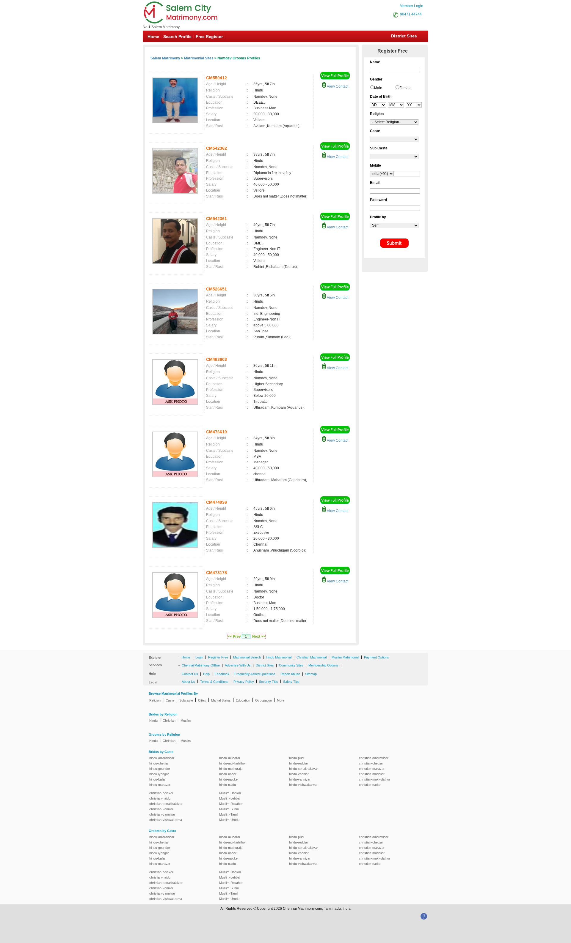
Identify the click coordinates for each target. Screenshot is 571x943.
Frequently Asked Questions (254, 674)
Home (153, 36)
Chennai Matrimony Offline (201, 665)
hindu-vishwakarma (303, 784)
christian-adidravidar (373, 758)
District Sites (404, 36)
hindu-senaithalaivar (303, 768)
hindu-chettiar (159, 763)
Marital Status (221, 700)
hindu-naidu (227, 784)
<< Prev (234, 636)
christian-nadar (370, 784)
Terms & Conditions (214, 681)
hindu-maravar (159, 784)
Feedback (222, 674)
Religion (155, 700)
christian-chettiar (371, 763)
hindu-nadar (227, 774)
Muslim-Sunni (229, 809)
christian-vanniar (161, 809)
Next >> (258, 636)
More (280, 700)
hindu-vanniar (299, 774)
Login (199, 657)
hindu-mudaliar (229, 758)
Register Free (218, 657)
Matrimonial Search (247, 657)
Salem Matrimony (165, 58)
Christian (169, 720)
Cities (202, 700)
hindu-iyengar (159, 774)
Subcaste (186, 700)
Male (378, 88)
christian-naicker (161, 793)
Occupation (263, 700)
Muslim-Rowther (231, 803)
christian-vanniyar (162, 814)
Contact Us (190, 674)
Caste (170, 700)
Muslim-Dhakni (230, 793)
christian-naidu (159, 798)
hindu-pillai (296, 758)
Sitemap (311, 674)
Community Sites (291, 665)
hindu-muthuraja (230, 768)
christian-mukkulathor (374, 779)
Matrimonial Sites (199, 58)
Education (243, 700)
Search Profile (177, 36)
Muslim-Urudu (229, 820)
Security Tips (268, 681)
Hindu (153, 720)
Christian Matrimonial (312, 657)
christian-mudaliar (372, 774)
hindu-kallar (157, 779)
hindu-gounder (159, 768)
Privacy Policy (243, 681)
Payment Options (376, 657)
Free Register (209, 36)
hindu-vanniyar (299, 779)
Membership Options (323, 665)
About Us (188, 681)
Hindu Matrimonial (278, 657)
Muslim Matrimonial (345, 657)
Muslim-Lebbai (229, 798)
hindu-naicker (229, 779)
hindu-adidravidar (161, 758)
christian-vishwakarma (165, 820)
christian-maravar (372, 768)
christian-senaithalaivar (166, 803)
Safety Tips (291, 681)
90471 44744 (411, 14)
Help (206, 674)
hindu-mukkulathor (232, 763)
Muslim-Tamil (228, 814)
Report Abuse (290, 674)
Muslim (186, 720)
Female (405, 88)
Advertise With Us (238, 665)
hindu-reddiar (298, 763)
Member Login (411, 6)
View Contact (337, 86)
